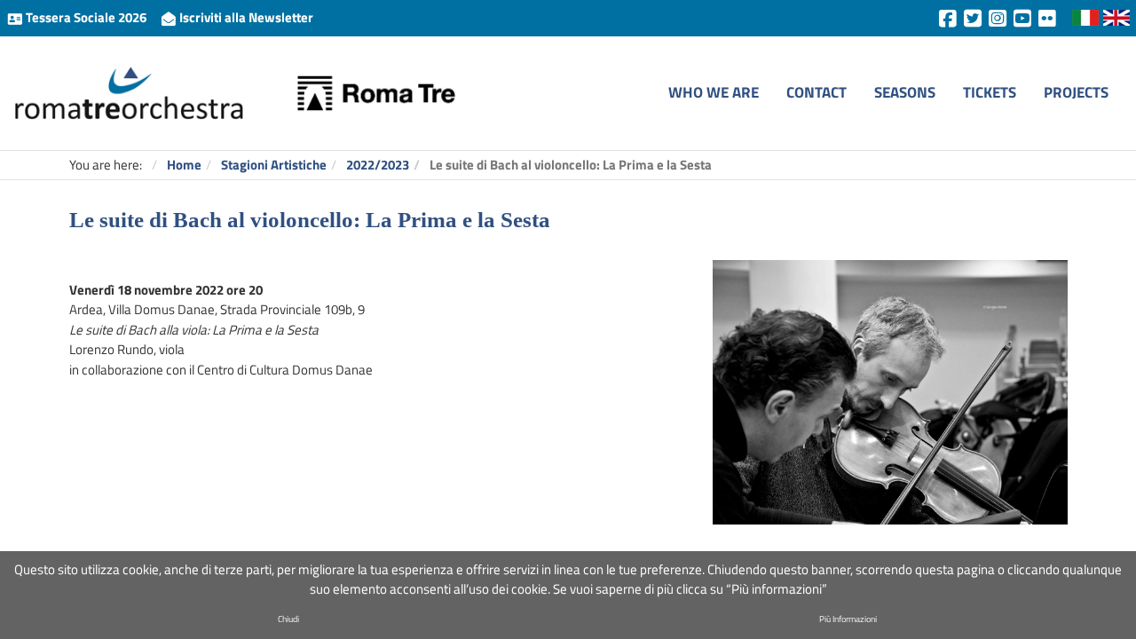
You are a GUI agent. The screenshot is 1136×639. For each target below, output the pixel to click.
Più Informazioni (848, 619)
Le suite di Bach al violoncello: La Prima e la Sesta (309, 220)
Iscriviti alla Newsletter (245, 17)
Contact (816, 92)
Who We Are (713, 92)
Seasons (904, 92)
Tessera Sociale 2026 (86, 17)
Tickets (989, 92)
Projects (1076, 92)
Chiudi (288, 619)
